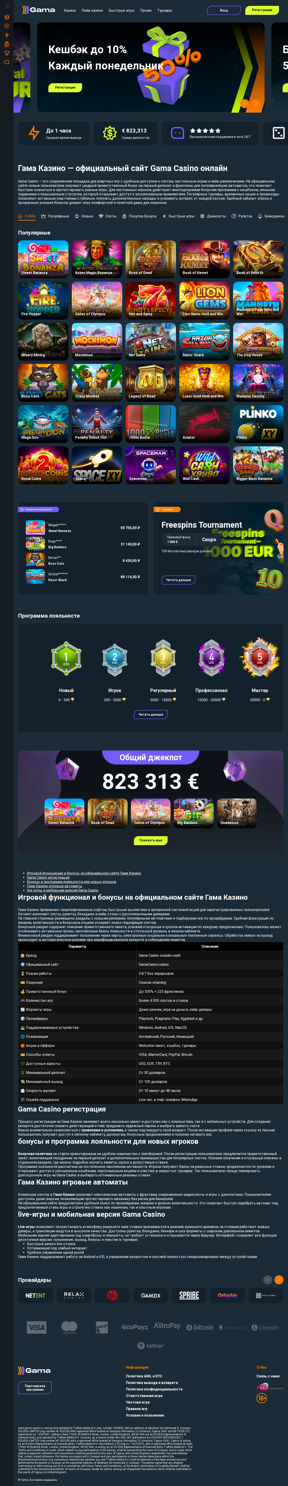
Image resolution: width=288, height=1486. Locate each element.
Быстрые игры (122, 10)
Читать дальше (178, 580)
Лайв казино (92, 10)
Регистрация (262, 10)
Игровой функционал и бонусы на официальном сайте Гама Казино (84, 873)
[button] (244, 103)
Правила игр (136, 1409)
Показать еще (151, 840)
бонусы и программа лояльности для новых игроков (71, 882)
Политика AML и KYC (144, 1376)
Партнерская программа (35, 1387)
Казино (70, 10)
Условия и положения (145, 1415)
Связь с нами (267, 1376)
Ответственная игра (144, 1396)
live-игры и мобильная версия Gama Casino (62, 890)
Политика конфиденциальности (154, 1389)
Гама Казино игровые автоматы (54, 886)
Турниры (164, 10)
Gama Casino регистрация (48, 877)
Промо (146, 10)
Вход (224, 10)
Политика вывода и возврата (152, 1383)
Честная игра (138, 1402)
